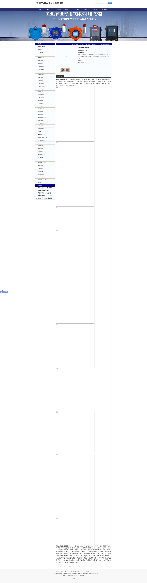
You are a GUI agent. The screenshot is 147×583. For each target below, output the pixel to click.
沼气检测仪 (40, 63)
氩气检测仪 (40, 77)
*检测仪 (39, 131)
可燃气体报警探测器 (42, 117)
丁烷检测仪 (40, 49)
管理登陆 (82, 575)
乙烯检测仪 (40, 168)
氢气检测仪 (40, 106)
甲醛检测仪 (40, 165)
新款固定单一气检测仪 (42, 179)
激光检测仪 (40, 111)
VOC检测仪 (40, 171)
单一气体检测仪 (87, 44)
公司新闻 (66, 571)
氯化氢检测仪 (41, 128)
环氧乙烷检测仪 (41, 108)
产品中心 (81, 44)
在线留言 (88, 571)
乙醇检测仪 (40, 80)
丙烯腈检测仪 (41, 69)
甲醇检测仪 (40, 148)
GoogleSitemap (76, 575)
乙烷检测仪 (40, 145)
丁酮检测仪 (40, 91)
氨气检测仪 (40, 151)
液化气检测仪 (41, 55)
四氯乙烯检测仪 (41, 94)
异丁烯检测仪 (41, 74)
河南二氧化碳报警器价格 (80, 566)
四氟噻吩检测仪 (41, 57)
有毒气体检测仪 (41, 86)
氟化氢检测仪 (41, 160)
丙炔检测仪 (40, 52)
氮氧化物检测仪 (41, 140)
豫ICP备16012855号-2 (68, 575)
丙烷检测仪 (40, 114)
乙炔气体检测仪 (41, 66)
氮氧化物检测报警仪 (42, 123)
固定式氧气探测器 (41, 154)
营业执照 (73, 578)
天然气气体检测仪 (41, 103)
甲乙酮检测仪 (41, 89)
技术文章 (77, 571)
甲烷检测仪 (40, 134)
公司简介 (61, 571)
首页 (77, 44)
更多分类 (40, 182)
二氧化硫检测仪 (41, 143)
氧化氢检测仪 (41, 120)
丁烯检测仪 (40, 60)
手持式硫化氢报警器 (42, 162)
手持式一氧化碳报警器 (42, 137)
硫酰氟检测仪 (41, 100)
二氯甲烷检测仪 (41, 97)
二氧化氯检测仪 (41, 83)
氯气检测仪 (40, 157)
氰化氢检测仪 (41, 125)
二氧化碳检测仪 (41, 174)
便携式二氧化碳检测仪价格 (65, 566)
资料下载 (82, 571)
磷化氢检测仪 (41, 177)
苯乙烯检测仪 (41, 72)
